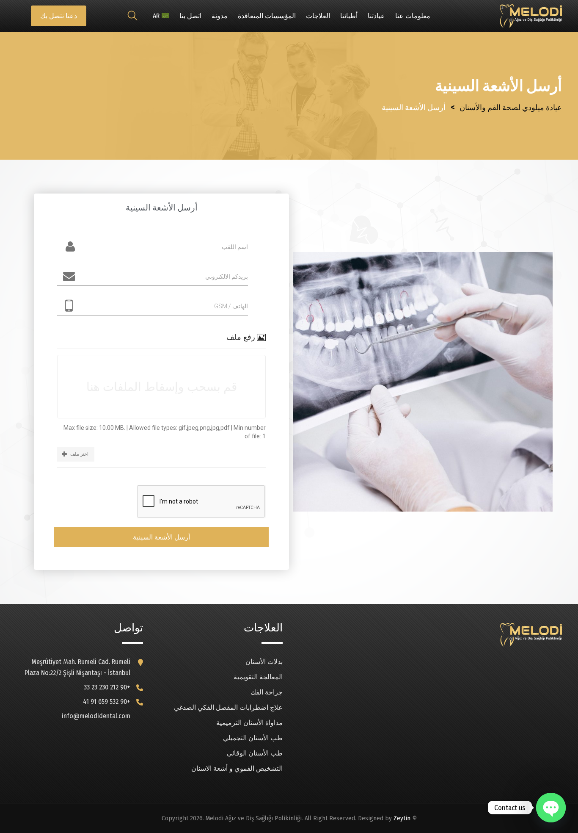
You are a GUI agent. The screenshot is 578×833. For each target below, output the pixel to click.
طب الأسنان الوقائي (255, 753)
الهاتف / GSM (231, 306)
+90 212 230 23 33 (107, 687)
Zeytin (402, 818)
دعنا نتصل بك (58, 16)
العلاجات (318, 16)
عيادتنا (376, 16)
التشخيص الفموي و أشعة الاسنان (237, 768)
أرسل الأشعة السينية (161, 537)
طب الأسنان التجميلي (253, 738)
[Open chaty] (551, 807)
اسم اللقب (235, 247)
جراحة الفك (266, 692)
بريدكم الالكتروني (226, 276)
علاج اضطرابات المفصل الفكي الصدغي (228, 707)
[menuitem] (161, 16)
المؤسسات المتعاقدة (267, 16)
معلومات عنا (412, 16)
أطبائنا (349, 16)
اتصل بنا (190, 16)
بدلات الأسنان (264, 662)
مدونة (220, 16)
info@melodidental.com (96, 716)
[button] (75, 454)
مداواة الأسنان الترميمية (249, 723)
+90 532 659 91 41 (106, 701)
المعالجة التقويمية (258, 677)
